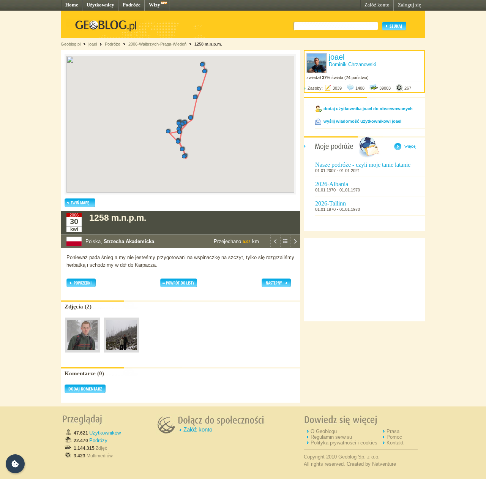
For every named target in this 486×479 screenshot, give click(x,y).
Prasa (393, 431)
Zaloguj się (409, 5)
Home (71, 5)
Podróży (98, 440)
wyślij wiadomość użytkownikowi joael (362, 121)
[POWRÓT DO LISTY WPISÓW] (285, 246)
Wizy (154, 5)
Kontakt (395, 443)
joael (92, 44)
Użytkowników (105, 433)
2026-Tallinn (330, 203)
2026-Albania (331, 184)
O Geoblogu (324, 431)
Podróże (131, 5)
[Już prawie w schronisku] (82, 354)
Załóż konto (377, 5)
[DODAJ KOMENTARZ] (85, 391)
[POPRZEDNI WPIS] (275, 246)
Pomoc (394, 437)
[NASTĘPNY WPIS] (295, 246)
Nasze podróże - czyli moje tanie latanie (362, 164)
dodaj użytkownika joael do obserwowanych (368, 108)
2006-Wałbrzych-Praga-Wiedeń (157, 44)
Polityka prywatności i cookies (344, 443)
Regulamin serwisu (331, 437)
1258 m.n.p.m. (208, 44)
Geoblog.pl (70, 44)
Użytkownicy (100, 5)
